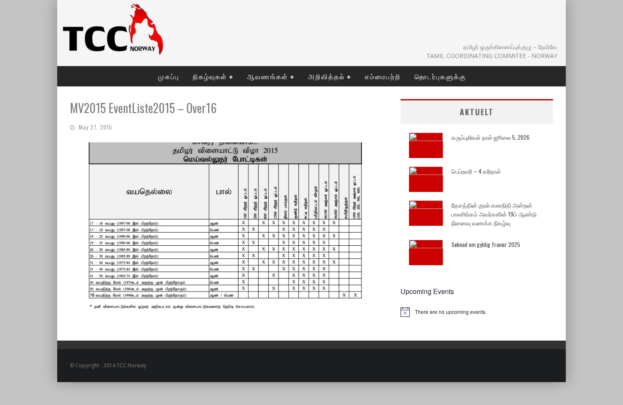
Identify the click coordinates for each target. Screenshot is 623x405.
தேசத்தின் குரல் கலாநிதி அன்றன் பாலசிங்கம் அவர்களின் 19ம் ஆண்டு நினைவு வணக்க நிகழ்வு (494, 213)
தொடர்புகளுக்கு (440, 76)
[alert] (476, 312)
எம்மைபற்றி (383, 76)
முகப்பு (168, 76)
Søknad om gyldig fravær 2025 (485, 244)
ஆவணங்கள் (267, 76)
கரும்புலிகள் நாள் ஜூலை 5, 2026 (490, 137)
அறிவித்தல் (326, 76)
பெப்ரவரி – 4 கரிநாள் (476, 170)
